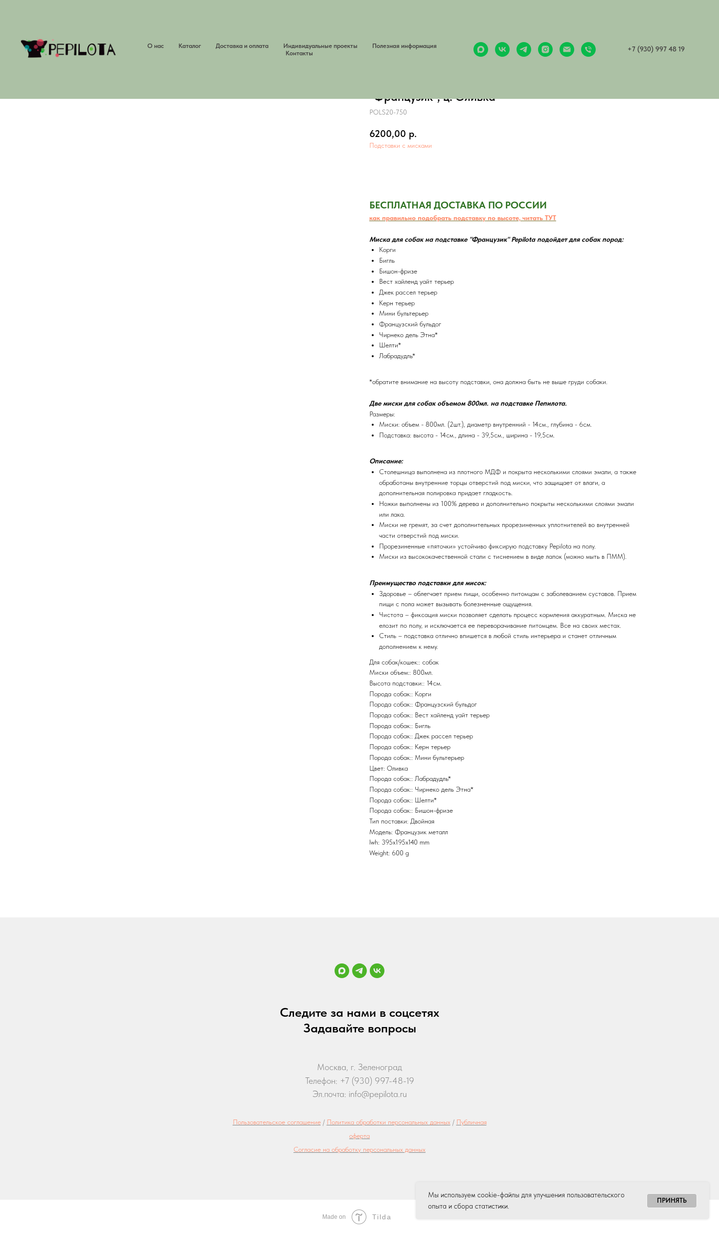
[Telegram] (359, 970)
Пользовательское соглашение (277, 1122)
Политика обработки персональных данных (388, 1122)
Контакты (299, 53)
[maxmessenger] (480, 49)
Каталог (190, 45)
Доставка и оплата (242, 45)
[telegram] (524, 49)
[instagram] (545, 49)
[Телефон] (588, 49)
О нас (155, 45)
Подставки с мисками (400, 145)
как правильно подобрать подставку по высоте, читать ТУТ (462, 218)
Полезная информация (404, 45)
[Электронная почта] (567, 49)
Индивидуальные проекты (320, 45)
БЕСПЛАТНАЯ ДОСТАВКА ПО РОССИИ (458, 205)
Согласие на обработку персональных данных (359, 1149)
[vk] (502, 49)
